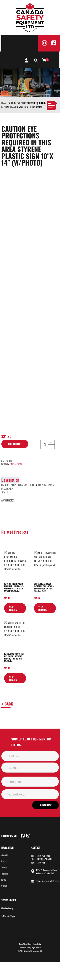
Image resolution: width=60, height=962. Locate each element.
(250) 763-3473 (43, 862)
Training (4, 873)
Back (8, 704)
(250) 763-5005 (43, 855)
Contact (4, 885)
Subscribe (46, 805)
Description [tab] (10, 480)
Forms (3, 879)
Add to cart (15, 444)
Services (4, 867)
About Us (4, 855)
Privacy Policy (37, 944)
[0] (44, 60)
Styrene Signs (16, 464)
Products (4, 861)
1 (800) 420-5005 (44, 859)
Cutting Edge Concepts (34, 947)
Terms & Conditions (25, 944)
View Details (12, 608)
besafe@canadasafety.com (47, 881)
